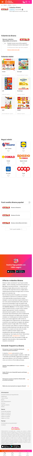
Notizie (2, 406)
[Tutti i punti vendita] (29, 202)
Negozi (5, 5)
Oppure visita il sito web (13, 50)
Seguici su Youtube (5, 416)
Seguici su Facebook (6, 413)
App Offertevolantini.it (6, 401)
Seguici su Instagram (6, 414)
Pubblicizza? (4, 396)
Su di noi (3, 403)
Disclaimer (23, 451)
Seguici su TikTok (5, 418)
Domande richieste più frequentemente (9, 394)
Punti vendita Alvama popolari (12, 202)
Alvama (9, 5)
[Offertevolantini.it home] (9, 1)
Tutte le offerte (4, 398)
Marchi (2, 399)
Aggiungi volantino (5, 404)
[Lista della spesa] (26, 2)
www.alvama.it (16, 335)
